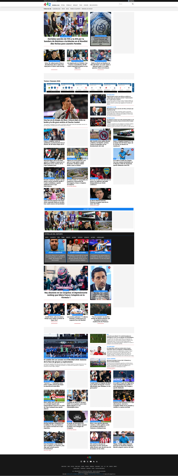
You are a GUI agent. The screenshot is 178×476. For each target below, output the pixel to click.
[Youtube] (91, 461)
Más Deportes (93, 5)
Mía (107, 466)
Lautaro (93, 237)
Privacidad (89, 468)
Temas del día (47, 9)
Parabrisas (92, 466)
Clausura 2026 (56, 9)
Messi (46, 237)
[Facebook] (84, 462)
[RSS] (93, 461)
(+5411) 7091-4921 (91, 474)
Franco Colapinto (75, 9)
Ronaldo (86, 237)
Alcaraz (74, 237)
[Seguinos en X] (87, 462)
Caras (69, 466)
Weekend (87, 466)
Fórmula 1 (69, 5)
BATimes (115, 466)
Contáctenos (83, 468)
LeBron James (100, 237)
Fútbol (63, 5)
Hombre (82, 466)
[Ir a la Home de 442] (47, 5)
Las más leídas (89, 209)
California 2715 (70, 474)
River (63, 9)
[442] (89, 457)
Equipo (93, 468)
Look (102, 466)
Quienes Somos (76, 468)
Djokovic (80, 237)
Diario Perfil (63, 466)
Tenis (80, 5)
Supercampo (97, 466)
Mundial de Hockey (87, 9)
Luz (104, 466)
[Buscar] (132, 4)
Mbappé (68, 237)
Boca (67, 9)
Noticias (72, 466)
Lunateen (111, 466)
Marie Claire (77, 466)
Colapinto (53, 237)
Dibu (58, 237)
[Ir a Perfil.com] (131, 1)
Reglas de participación (100, 468)
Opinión (86, 5)
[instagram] (81, 462)
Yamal (62, 237)
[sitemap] (96, 461)
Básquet (75, 5)
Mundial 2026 (56, 5)
